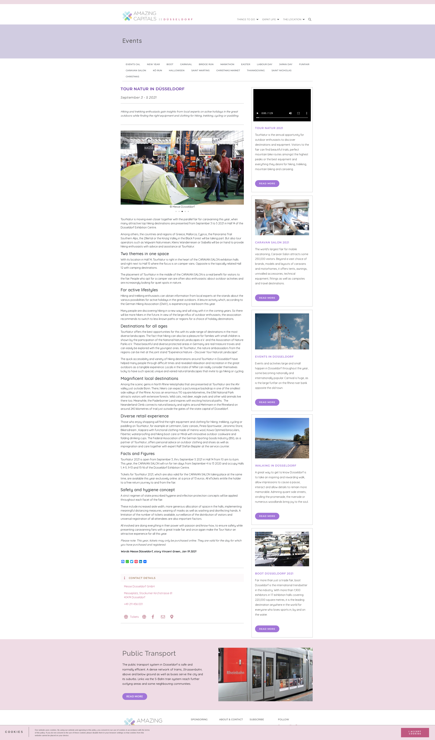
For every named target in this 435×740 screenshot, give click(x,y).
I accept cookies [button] (415, 732)
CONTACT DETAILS (142, 578)
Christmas (132, 76)
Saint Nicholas (281, 70)
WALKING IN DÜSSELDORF (275, 465)
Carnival (186, 64)
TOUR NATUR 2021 (269, 128)
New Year (153, 64)
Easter (245, 64)
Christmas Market (228, 70)
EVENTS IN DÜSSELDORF (274, 356)
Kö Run (157, 70)
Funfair (304, 64)
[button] (248, 19)
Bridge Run (206, 64)
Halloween (177, 70)
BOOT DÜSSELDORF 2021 (274, 573)
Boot (170, 64)
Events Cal (133, 64)
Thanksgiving (256, 70)
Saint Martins (200, 70)
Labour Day (264, 64)
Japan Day (285, 64)
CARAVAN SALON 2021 (272, 242)
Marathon (227, 64)
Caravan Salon (136, 70)
